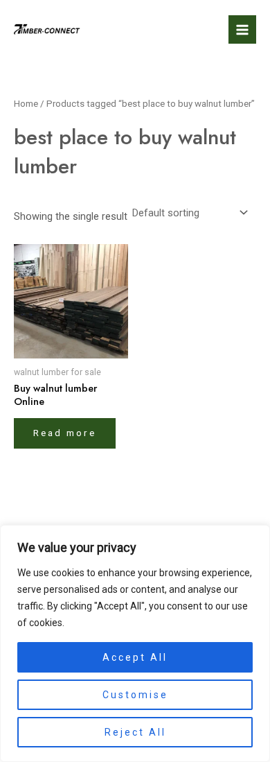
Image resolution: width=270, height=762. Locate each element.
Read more (64, 432)
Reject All (135, 732)
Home (26, 103)
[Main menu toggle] (242, 29)
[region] (135, 643)
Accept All (135, 657)
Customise (135, 694)
